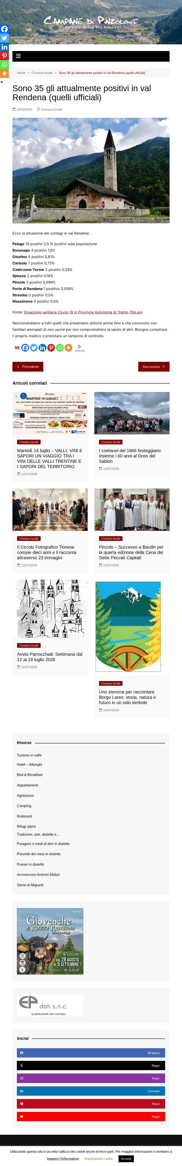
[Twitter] (34, 348)
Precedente (30, 366)
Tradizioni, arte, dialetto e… (38, 834)
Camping (24, 806)
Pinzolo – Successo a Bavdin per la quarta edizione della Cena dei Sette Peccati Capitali (131, 552)
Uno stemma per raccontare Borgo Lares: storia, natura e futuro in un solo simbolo (127, 697)
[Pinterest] (51, 348)
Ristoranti (24, 816)
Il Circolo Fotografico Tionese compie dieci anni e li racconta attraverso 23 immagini (46, 552)
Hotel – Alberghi (29, 764)
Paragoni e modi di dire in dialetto (43, 844)
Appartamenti (27, 785)
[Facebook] (4, 29)
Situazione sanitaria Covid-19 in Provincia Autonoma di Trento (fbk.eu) (83, 312)
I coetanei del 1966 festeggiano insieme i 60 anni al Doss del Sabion (130, 456)
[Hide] (2, 82)
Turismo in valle (29, 755)
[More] (68, 348)
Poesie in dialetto (30, 864)
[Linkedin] (42, 348)
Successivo (151, 366)
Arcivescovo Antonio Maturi (38, 874)
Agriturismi (25, 796)
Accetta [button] (126, 1158)
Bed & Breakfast (29, 775)
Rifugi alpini (26, 826)
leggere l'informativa (63, 1158)
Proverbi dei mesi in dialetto (39, 854)
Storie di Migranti (30, 885)
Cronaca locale (51, 109)
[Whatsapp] (60, 348)
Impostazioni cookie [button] (98, 1158)
